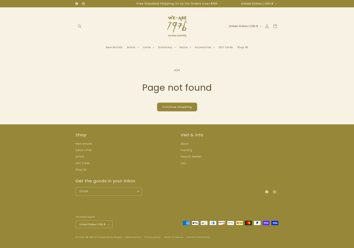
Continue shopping (177, 107)
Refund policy (133, 237)
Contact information (198, 237)
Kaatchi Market (191, 157)
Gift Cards (83, 163)
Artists (80, 157)
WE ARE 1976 (92, 237)
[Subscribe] (138, 191)
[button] (80, 26)
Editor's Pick (84, 150)
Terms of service (173, 237)
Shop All (81, 169)
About (185, 144)
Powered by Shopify (111, 237)
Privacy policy (153, 237)
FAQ (183, 163)
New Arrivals (84, 144)
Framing (186, 150)
